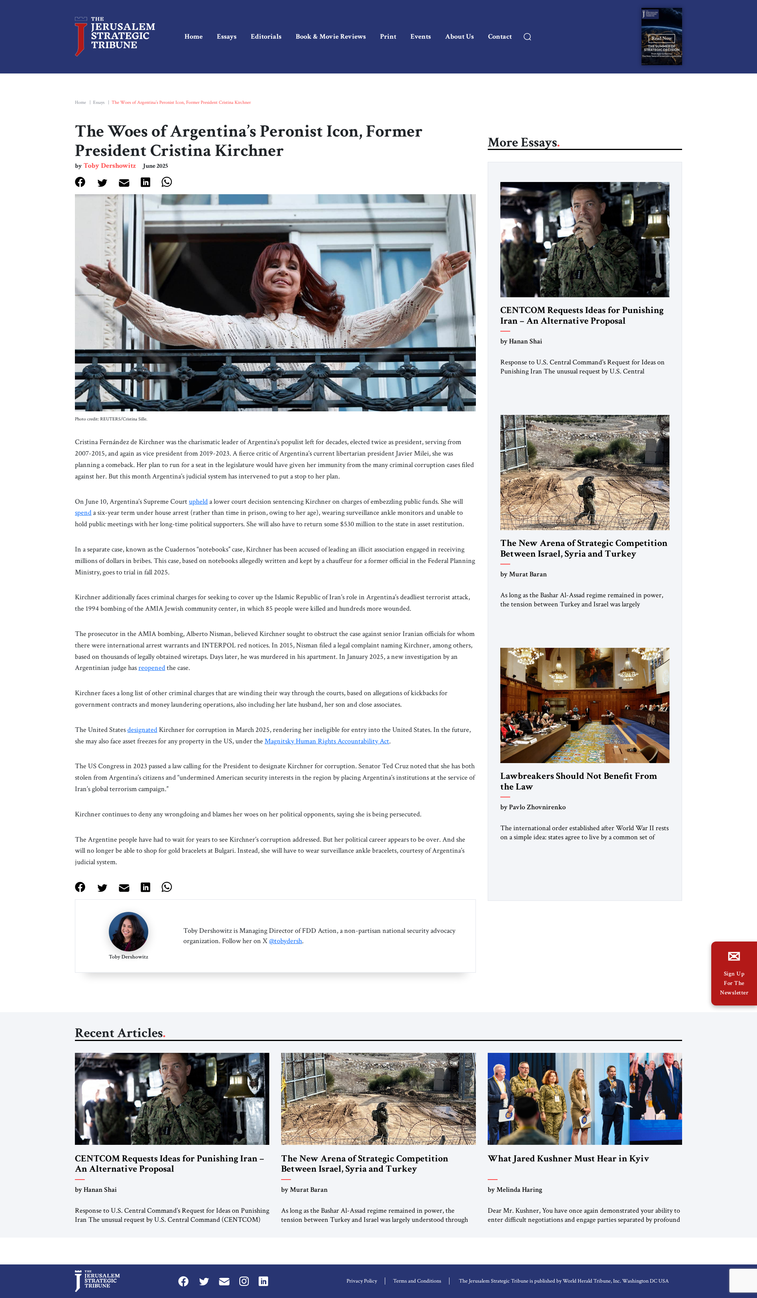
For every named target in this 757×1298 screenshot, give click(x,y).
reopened (151, 667)
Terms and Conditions (417, 1281)
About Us (459, 36)
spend (83, 512)
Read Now (662, 38)
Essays (227, 36)
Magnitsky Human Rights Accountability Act (327, 741)
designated (142, 729)
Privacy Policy (362, 1281)
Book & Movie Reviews (331, 36)
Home (194, 36)
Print (388, 36)
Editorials (266, 36)
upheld (198, 501)
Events (420, 36)
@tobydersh (285, 940)
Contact (500, 36)
